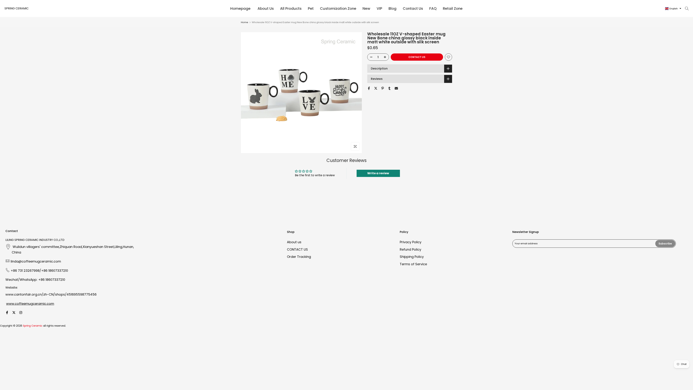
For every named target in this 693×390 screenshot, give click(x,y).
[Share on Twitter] (375, 88)
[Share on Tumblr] (389, 88)
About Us (266, 8)
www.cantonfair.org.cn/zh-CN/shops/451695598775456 (51, 294)
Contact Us (413, 8)
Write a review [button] (378, 173)
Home (244, 22)
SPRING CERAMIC (17, 8)
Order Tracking (299, 256)
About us (294, 242)
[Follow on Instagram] (20, 312)
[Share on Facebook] (369, 88)
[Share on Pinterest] (382, 88)
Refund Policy (410, 249)
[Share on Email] (396, 88)
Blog (392, 8)
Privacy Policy (410, 242)
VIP (379, 8)
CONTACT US (416, 57)
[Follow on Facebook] (7, 312)
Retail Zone (453, 8)
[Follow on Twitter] (14, 312)
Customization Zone (338, 8)
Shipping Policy (412, 256)
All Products (291, 8)
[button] (673, 8)
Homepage (240, 8)
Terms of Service (413, 264)
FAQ (433, 8)
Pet (311, 8)
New (366, 8)
